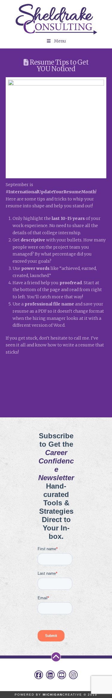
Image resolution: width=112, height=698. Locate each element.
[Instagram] (73, 674)
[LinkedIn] (50, 674)
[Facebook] (38, 674)
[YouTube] (61, 674)
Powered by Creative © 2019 (56, 694)
